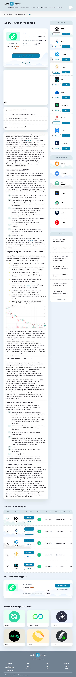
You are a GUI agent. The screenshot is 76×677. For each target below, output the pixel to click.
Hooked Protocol (33, 625)
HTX (17, 533)
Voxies (63, 193)
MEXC (47, 666)
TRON (63, 222)
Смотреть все (61, 299)
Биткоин (30, 240)
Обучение (52, 7)
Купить (14, 619)
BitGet (17, 568)
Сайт (66, 34)
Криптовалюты (25, 7)
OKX (17, 521)
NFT (38, 7)
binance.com (29, 552)
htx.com (29, 529)
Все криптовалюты (62, 589)
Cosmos (55, 625)
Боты (33, 7)
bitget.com (29, 564)
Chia (6, 644)
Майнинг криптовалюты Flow (18, 118)
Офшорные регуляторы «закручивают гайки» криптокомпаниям (60, 258)
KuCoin (17, 545)
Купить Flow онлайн (26, 56)
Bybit (28, 666)
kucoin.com (29, 540)
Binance (17, 557)
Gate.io (28, 285)
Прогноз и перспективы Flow (18, 127)
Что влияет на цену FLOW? (17, 110)
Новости (60, 7)
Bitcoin (63, 164)
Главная (9, 663)
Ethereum (29, 140)
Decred (7, 625)
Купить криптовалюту (9, 666)
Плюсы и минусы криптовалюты (19, 122)
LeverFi (55, 644)
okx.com (29, 517)
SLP (62, 203)
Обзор (57, 34)
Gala (62, 213)
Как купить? (26, 63)
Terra (30, 644)
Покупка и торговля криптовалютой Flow (22, 114)
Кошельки (44, 7)
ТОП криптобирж (13, 7)
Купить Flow (62, 586)
